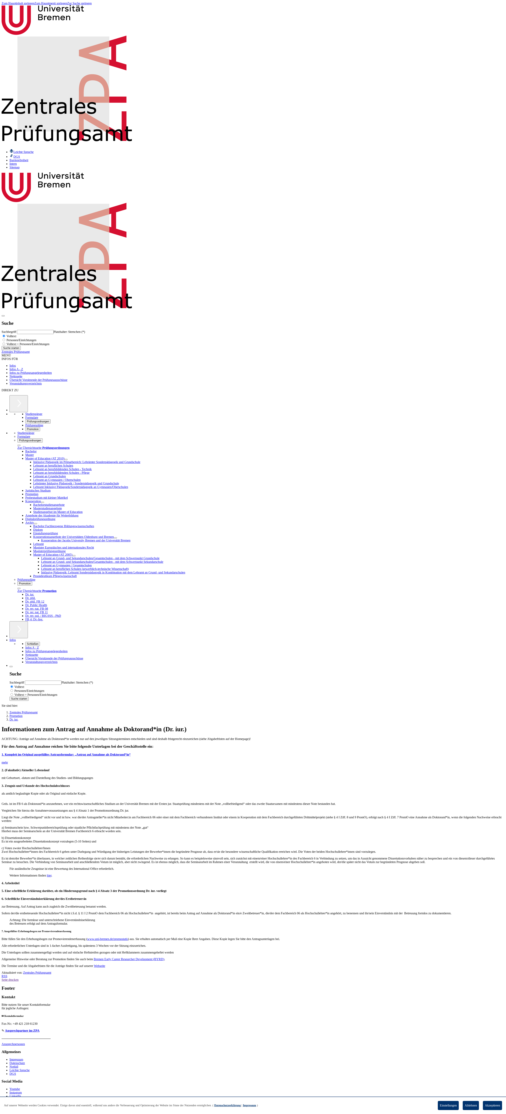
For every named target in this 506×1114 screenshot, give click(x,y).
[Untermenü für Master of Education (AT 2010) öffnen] (66, 459)
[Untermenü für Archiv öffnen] (35, 523)
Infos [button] (12, 640)
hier (49, 875)
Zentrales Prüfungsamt (16, 351)
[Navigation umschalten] (3, 315)
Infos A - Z (16, 369)
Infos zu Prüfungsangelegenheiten (30, 372)
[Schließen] (19, 445)
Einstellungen (448, 1105)
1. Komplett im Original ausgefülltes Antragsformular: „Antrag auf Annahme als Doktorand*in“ (66, 754)
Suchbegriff (9, 331)
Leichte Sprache (19, 1070)
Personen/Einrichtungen (21, 340)
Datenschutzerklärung (227, 1105)
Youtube (14, 1089)
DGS (12, 1073)
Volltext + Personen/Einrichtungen (27, 344)
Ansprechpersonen (13, 1044)
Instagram (15, 1092)
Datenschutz (17, 1063)
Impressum (16, 1059)
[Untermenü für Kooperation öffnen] (42, 502)
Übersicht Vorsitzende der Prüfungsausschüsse (38, 380)
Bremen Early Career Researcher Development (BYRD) (129, 959)
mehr (5, 762)
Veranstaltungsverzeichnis (25, 383)
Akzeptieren (492, 1105)
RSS (4, 976)
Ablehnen (471, 1105)
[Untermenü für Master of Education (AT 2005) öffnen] (74, 555)
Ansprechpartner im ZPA (22, 1030)
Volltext (11, 336)
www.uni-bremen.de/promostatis (107, 939)
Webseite (99, 966)
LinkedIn (15, 1096)
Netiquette (15, 376)
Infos (12, 365)
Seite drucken (10, 979)
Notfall (13, 1066)
